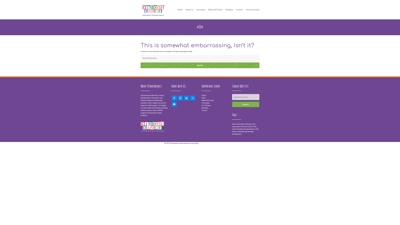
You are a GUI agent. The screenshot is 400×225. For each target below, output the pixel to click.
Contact (239, 10)
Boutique (229, 10)
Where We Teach (215, 10)
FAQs (204, 98)
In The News (206, 105)
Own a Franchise (252, 10)
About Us (189, 10)
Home (180, 10)
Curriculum (205, 103)
